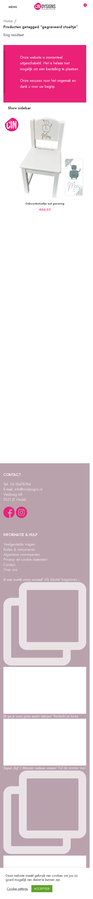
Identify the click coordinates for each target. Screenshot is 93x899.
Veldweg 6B (12, 494)
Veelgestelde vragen (19, 544)
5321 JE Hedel (14, 499)
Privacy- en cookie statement (25, 559)
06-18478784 (20, 484)
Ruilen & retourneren (19, 549)
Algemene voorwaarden (21, 554)
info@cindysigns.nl (28, 489)
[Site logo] (45, 6)
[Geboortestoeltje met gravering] (44, 158)
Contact (9, 564)
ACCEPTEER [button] (42, 888)
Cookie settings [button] (17, 889)
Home (8, 21)
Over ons (10, 569)
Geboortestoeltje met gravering (44, 204)
